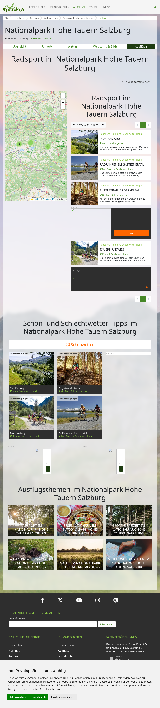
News (106, 7)
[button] (19, 144)
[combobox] (88, 125)
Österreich (34, 18)
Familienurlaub (67, 645)
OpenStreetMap (49, 199)
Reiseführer (37, 7)
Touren (94, 7)
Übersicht (19, 46)
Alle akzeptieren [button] (18, 697)
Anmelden (108, 624)
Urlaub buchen (59, 7)
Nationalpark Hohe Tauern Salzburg (78, 18)
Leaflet (36, 199)
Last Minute (65, 656)
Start (7, 18)
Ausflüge (79, 7)
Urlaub (47, 46)
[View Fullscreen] (63, 95)
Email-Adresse (17, 618)
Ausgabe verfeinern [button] (138, 82)
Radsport (103, 18)
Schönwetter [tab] (82, 344)
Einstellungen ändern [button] (62, 697)
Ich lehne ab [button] (39, 697)
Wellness (63, 650)
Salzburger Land (51, 18)
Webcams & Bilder (106, 46)
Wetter (72, 46)
